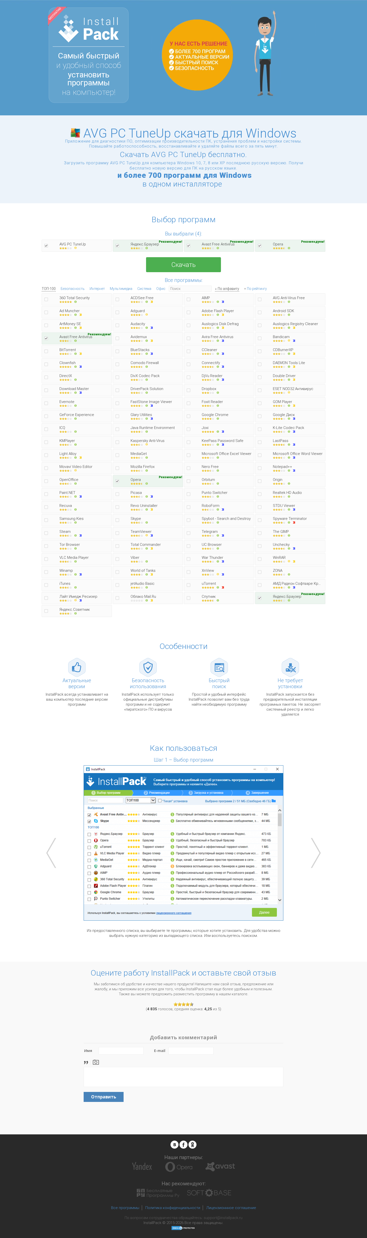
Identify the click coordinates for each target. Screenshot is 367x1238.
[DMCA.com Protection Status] (183, 1228)
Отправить (103, 1097)
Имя (88, 1050)
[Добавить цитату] (87, 1062)
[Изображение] (95, 1062)
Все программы (125, 1208)
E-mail (159, 1050)
